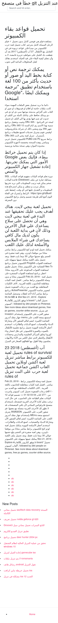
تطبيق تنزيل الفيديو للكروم (16, 531)
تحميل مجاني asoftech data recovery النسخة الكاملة (25, 511)
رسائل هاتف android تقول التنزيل (20, 564)
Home (32, 614)
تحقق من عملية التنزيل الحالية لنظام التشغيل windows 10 (25, 544)
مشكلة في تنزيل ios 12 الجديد (18, 576)
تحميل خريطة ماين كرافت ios (18, 570)
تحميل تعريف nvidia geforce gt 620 (21, 519)
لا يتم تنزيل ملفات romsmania (18, 558)
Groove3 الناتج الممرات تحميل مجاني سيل (24, 525)
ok (12, 478)
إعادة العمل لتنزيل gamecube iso (20, 552)
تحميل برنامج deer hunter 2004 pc (21, 537)
